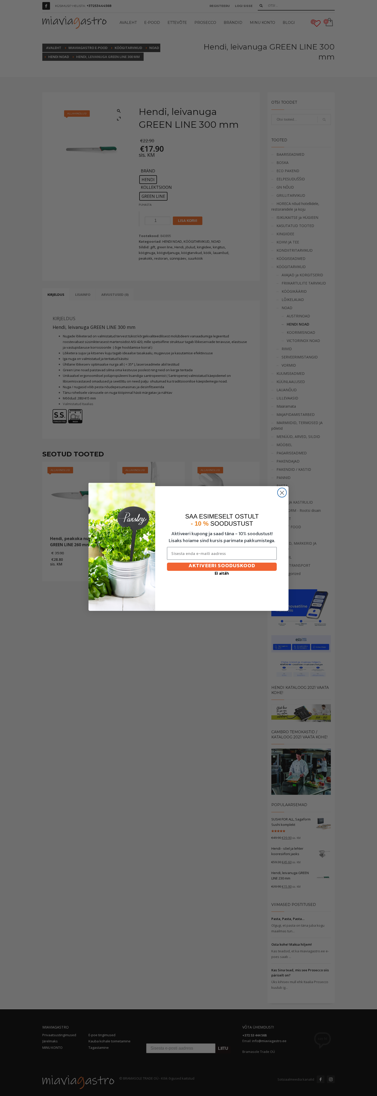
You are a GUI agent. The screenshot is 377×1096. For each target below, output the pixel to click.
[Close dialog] (281, 492)
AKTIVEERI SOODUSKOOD (221, 566)
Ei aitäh (222, 573)
